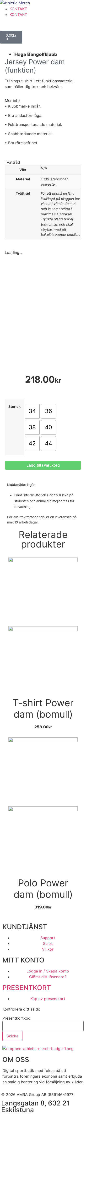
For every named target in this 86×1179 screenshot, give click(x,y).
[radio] (32, 411)
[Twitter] (33, 1121)
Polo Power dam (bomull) (43, 888)
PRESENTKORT (26, 988)
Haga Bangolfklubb (35, 54)
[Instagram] (20, 1121)
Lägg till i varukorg (43, 465)
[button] (43, 100)
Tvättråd (12, 162)
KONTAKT (18, 8)
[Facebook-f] (7, 1121)
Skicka (12, 1036)
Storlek (14, 406)
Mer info (12, 100)
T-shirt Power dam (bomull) (43, 708)
